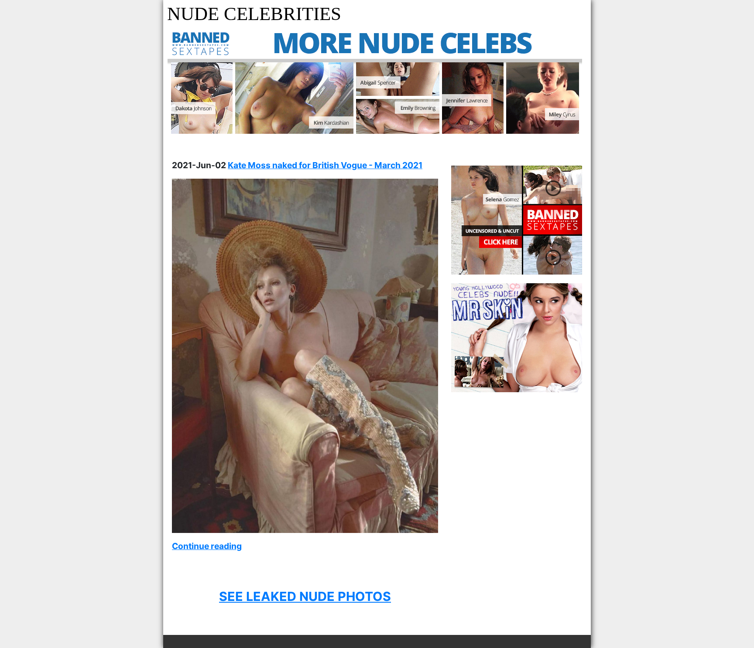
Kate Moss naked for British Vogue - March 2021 (325, 165)
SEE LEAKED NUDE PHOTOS (305, 596)
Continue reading (207, 546)
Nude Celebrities (254, 13)
